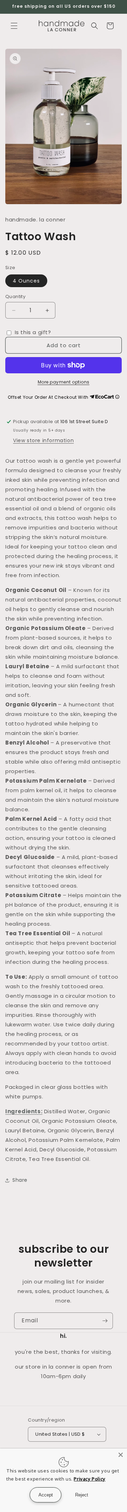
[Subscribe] (105, 1320)
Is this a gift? (32, 332)
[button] (14, 26)
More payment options (64, 382)
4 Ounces (26, 280)
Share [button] (20, 1180)
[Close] (120, 1454)
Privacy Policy (89, 1479)
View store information (43, 440)
